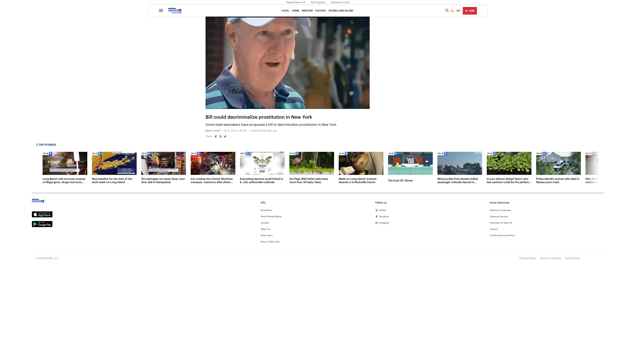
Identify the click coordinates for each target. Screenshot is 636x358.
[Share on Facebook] (215, 136)
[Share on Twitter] (220, 136)
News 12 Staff (213, 131)
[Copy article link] (225, 136)
